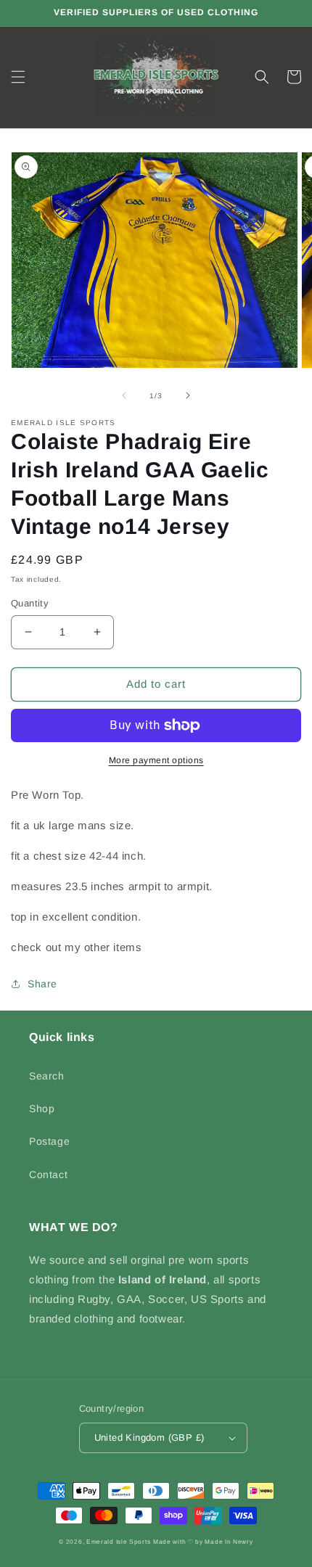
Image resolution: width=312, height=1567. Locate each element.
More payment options (156, 760)
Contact (48, 1174)
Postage (49, 1141)
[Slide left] (124, 395)
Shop (41, 1108)
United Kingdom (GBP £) (149, 1437)
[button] (18, 77)
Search (47, 1076)
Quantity (30, 603)
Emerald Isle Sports (118, 1541)
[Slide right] (188, 395)
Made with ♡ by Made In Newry (203, 1541)
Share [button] (42, 984)
